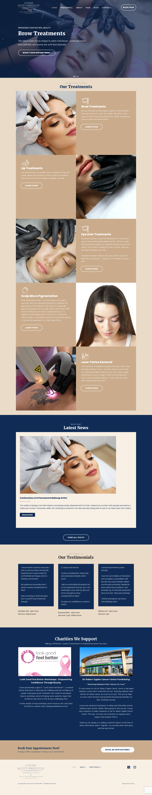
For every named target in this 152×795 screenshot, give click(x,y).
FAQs (88, 8)
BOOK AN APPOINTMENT (117, 750)
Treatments (66, 8)
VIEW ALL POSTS (76, 537)
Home (54, 8)
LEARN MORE (91, 127)
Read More (27, 515)
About (79, 8)
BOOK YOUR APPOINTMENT (37, 52)
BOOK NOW (128, 7)
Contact (106, 8)
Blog (96, 8)
